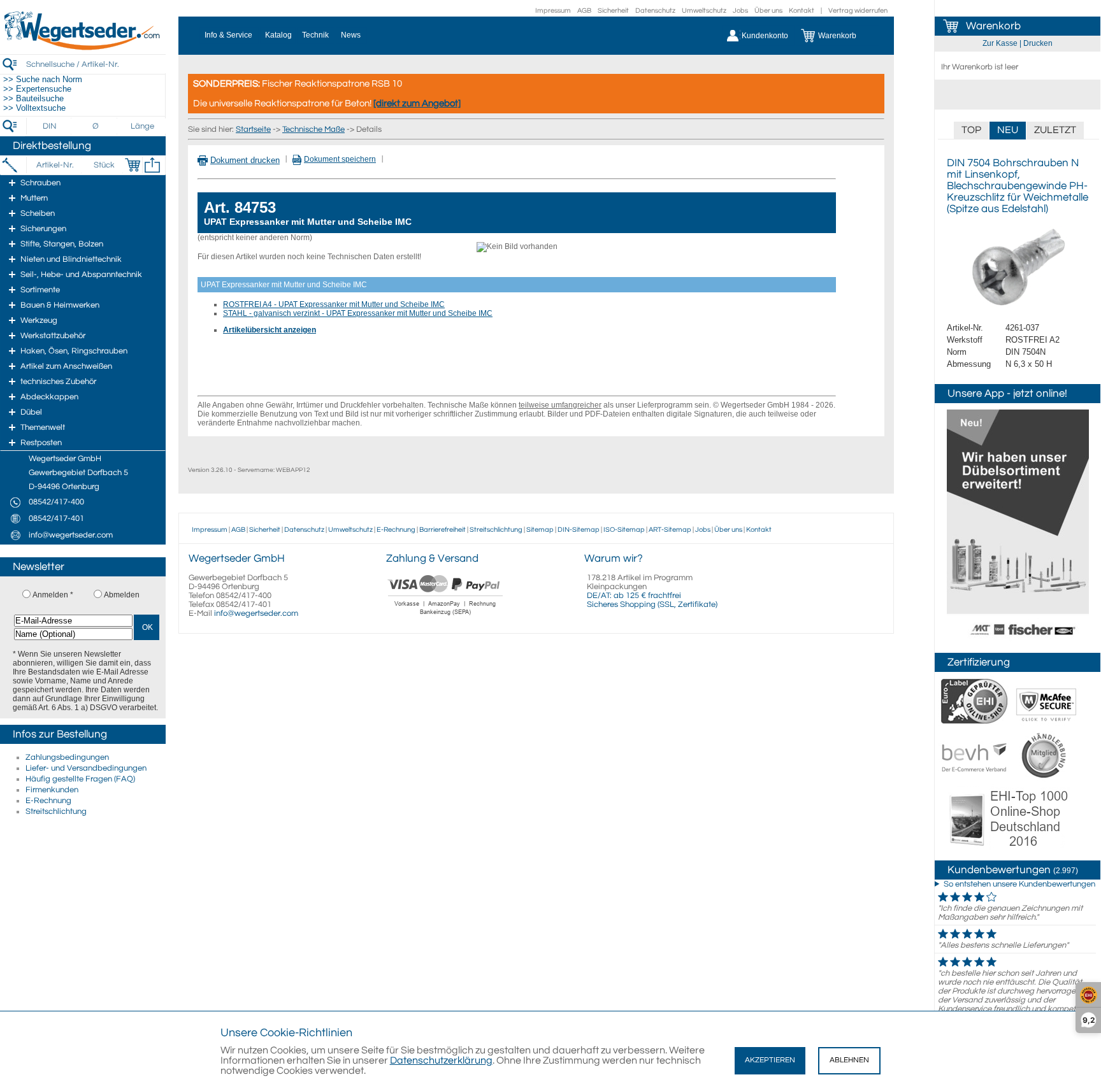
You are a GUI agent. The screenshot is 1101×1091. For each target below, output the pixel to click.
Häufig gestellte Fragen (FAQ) (80, 778)
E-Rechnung (48, 800)
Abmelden (122, 594)
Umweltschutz (704, 10)
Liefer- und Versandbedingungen (86, 768)
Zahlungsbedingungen (67, 757)
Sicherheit (613, 10)
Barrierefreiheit (442, 529)
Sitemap (540, 529)
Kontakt (801, 10)
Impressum (553, 10)
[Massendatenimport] (152, 165)
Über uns (768, 10)
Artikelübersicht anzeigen (269, 329)
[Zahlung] (445, 616)
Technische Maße (313, 129)
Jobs (740, 10)
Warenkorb (993, 26)
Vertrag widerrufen (858, 10)
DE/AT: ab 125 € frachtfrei (634, 595)
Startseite (253, 129)
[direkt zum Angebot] (417, 103)
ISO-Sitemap (624, 529)
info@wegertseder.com (256, 613)
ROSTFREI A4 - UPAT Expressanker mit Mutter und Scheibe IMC (334, 304)
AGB (584, 10)
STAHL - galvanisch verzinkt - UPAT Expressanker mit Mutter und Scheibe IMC (358, 313)
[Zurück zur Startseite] (83, 48)
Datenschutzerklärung (441, 1060)
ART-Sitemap (670, 529)
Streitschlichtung (56, 811)
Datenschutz (655, 10)
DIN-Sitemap (579, 529)
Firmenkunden (51, 789)
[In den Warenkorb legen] (132, 165)
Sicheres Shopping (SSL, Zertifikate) (652, 604)
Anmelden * (52, 594)
